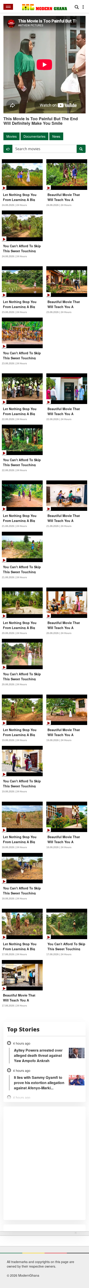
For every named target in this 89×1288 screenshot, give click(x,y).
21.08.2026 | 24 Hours (14, 526)
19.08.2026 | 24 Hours (14, 740)
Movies (11, 136)
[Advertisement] (42, 1258)
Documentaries (34, 136)
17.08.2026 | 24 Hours (14, 954)
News (56, 136)
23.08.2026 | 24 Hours (14, 312)
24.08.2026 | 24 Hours (14, 205)
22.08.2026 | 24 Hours (14, 419)
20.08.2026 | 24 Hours (14, 633)
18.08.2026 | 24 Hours (14, 847)
